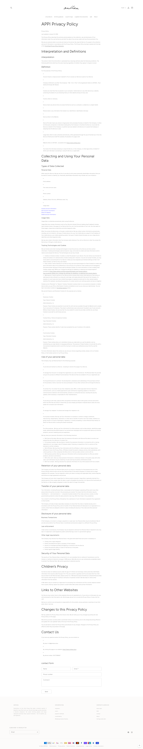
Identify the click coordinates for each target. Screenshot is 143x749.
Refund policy (53, 746)
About (98, 716)
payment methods (59, 713)
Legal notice (89, 746)
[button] (11, 8)
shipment (57, 708)
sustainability (58, 716)
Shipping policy (80, 746)
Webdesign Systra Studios (61, 719)
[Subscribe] (37, 732)
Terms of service (71, 746)
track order (99, 708)
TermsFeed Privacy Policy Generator (54, 46)
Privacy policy (61, 746)
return (56, 711)
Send (46, 691)
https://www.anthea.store (73, 142)
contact (98, 713)
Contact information (99, 746)
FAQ (98, 711)
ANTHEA (45, 746)
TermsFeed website (62, 288)
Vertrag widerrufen (101, 719)
